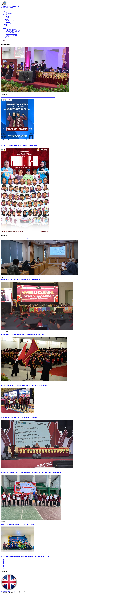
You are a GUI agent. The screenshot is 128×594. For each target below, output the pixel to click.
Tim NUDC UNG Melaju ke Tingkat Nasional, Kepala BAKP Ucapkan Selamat (19, 145)
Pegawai (7, 17)
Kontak (4, 37)
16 (3, 566)
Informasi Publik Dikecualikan (12, 31)
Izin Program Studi (10, 36)
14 (3, 563)
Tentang (7, 12)
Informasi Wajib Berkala (11, 29)
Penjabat (7, 16)
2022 (7, 25)
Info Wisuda (5, 24)
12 (3, 561)
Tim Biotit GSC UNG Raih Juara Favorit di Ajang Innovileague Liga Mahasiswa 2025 (20, 417)
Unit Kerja (5, 19)
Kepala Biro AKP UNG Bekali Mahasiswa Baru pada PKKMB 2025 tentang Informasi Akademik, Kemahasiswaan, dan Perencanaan (31, 472)
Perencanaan (8, 23)
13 (3, 562)
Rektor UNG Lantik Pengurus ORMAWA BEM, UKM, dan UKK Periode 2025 (18, 524)
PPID (4, 28)
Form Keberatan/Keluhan (11, 35)
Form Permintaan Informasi (11, 34)
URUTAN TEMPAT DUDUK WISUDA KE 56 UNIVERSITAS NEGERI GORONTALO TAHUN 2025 (24, 385)
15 (3, 565)
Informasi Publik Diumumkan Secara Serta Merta (16, 32)
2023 (7, 26)
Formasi (5, 14)
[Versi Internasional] (4, 40)
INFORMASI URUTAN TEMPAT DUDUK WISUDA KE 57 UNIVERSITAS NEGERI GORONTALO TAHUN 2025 (28, 97)
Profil (4, 11)
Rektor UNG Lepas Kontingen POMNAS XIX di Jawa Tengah (15, 238)
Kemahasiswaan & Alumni (11, 20)
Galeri (4, 18)
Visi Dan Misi (9, 13)
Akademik (8, 22)
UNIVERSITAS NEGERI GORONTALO (10, 591)
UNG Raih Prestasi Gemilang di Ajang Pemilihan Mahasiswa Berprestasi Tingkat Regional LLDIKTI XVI (25, 556)
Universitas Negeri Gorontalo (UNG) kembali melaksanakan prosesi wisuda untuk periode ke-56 (22, 334)
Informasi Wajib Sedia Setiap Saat (13, 30)
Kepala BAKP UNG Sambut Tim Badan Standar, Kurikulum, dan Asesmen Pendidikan (20, 279)
